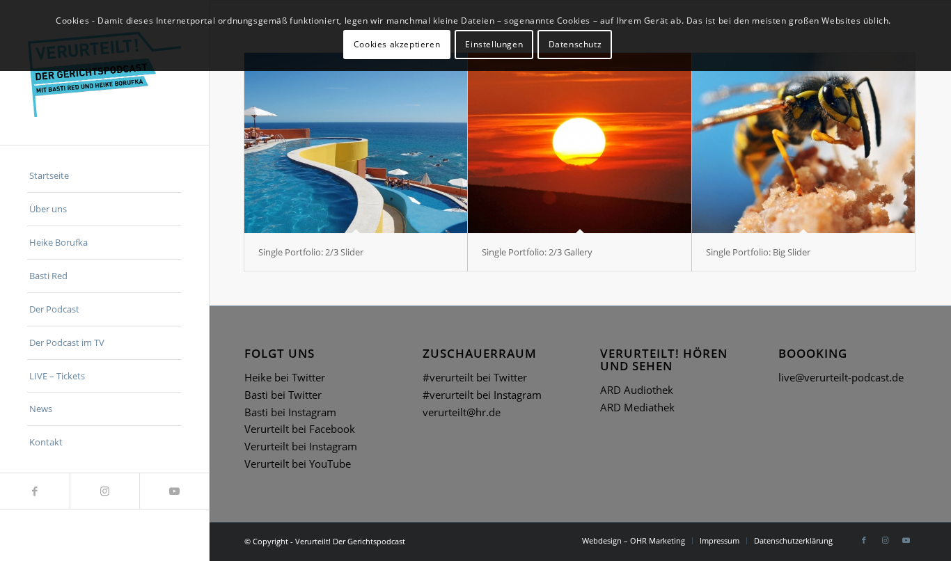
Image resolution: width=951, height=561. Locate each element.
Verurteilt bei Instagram (300, 446)
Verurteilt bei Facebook (299, 429)
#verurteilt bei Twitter (475, 377)
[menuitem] (104, 176)
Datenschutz (575, 44)
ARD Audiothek (636, 390)
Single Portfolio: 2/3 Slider (310, 252)
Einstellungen (494, 44)
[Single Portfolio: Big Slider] (803, 143)
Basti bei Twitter (283, 395)
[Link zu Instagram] (104, 491)
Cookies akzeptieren (397, 44)
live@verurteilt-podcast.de (841, 377)
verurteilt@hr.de (462, 412)
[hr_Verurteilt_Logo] (104, 72)
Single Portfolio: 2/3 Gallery (537, 252)
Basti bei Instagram (290, 412)
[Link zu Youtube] (174, 491)
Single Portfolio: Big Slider (758, 252)
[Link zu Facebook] (35, 491)
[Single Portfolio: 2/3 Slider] (355, 143)
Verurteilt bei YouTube (297, 464)
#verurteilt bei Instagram (482, 395)
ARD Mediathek (637, 407)
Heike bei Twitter (284, 377)
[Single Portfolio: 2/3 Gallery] (579, 143)
